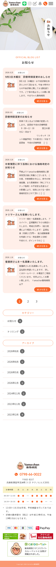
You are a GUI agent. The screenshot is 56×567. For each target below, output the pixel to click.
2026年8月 (15, 351)
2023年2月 (15, 414)
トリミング (15, 331)
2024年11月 (15, 393)
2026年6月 (15, 361)
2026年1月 (15, 382)
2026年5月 (15, 372)
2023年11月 (15, 404)
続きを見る (42, 100)
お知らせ (21, 72)
